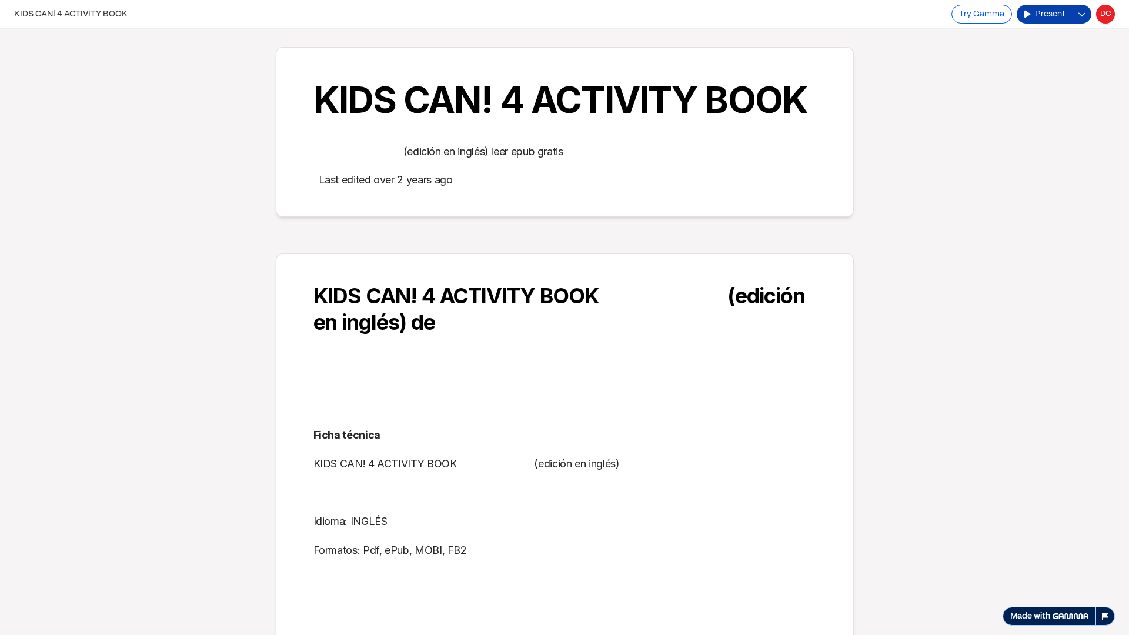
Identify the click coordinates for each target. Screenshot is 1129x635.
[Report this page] (1105, 616)
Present (1050, 14)
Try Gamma (981, 14)
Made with (1030, 616)
